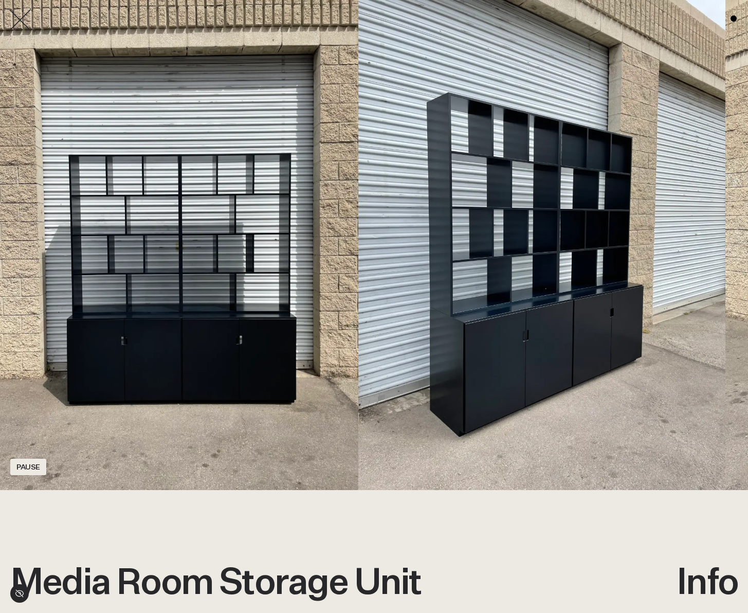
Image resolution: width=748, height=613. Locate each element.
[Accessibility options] (19, 593)
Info (707, 581)
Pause (28, 467)
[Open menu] (732, 18)
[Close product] (20, 20)
